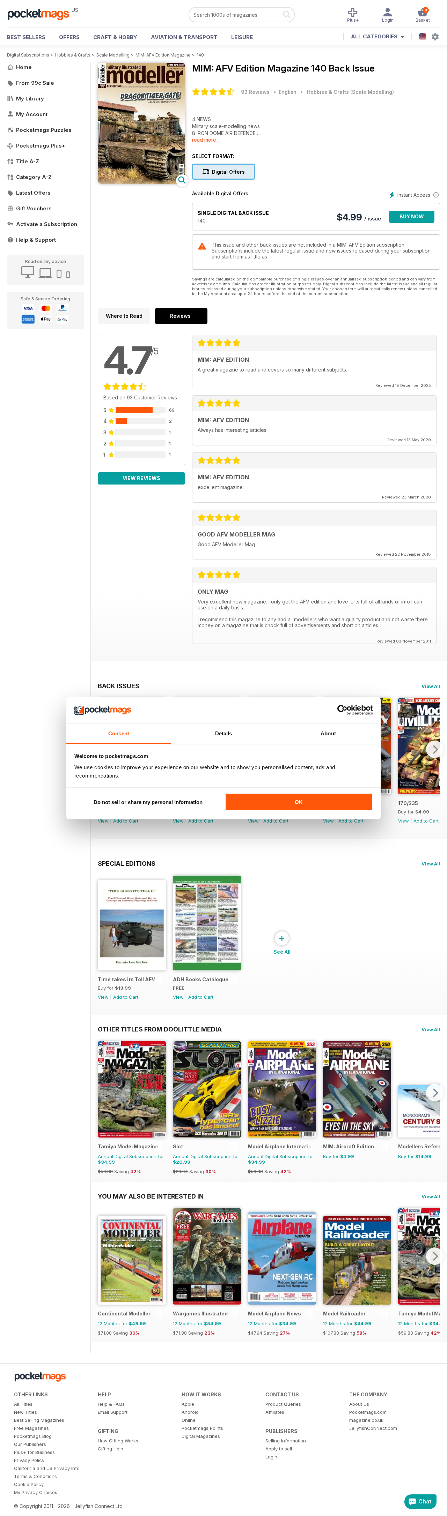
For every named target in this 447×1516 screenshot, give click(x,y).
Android (190, 1412)
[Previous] (103, 1092)
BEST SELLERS (26, 37)
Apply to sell (278, 1448)
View (103, 821)
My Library (30, 98)
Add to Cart (125, 821)
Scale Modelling (113, 55)
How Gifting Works (118, 1440)
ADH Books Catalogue (200, 979)
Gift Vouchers (34, 208)
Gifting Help (110, 1448)
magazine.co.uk (366, 1420)
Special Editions (126, 863)
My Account (31, 114)
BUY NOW (412, 216)
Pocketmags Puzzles (44, 130)
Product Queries (283, 1404)
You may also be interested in (151, 1196)
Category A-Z (34, 177)
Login (271, 1456)
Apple (188, 1404)
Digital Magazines (201, 1436)
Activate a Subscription (46, 224)
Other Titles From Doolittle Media (160, 1029)
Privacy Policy (29, 1460)
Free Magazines (31, 1428)
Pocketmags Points (202, 1428)
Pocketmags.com (368, 1412)
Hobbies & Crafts (72, 55)
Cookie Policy (29, 1484)
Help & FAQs (111, 1404)
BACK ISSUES (118, 685)
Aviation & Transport (184, 37)
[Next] (435, 749)
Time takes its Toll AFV (126, 979)
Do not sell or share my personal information (148, 802)
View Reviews (141, 478)
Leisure (242, 37)
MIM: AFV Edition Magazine (163, 55)
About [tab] (328, 733)
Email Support (112, 1412)
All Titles (23, 1404)
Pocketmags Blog (33, 1436)
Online (189, 1420)
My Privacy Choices (35, 1492)
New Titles (25, 1412)
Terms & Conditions (35, 1476)
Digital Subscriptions (28, 55)
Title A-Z (27, 161)
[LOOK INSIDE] (141, 182)
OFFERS (69, 37)
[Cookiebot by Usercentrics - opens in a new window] (342, 710)
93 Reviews (255, 92)
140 (200, 55)
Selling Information (285, 1440)
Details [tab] (223, 733)
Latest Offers (33, 192)
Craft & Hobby (115, 37)
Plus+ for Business (34, 1452)
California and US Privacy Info (47, 1468)
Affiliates (274, 1412)
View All (431, 686)
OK (299, 802)
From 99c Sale (35, 83)
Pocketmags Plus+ (40, 145)
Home (24, 67)
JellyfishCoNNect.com (373, 1428)
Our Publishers (30, 1444)
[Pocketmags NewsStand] (42, 14)
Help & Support (36, 240)
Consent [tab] (118, 733)
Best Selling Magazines (39, 1420)
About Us (359, 1404)
